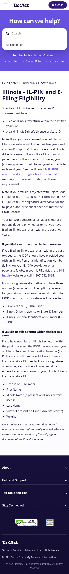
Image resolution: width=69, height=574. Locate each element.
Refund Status (12, 61)
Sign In (59, 5)
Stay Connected (13, 505)
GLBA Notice (51, 550)
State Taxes (48, 83)
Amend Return (35, 61)
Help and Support (14, 480)
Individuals (29, 83)
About (6, 467)
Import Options (44, 55)
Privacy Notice (33, 550)
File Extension (57, 61)
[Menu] (5, 5)
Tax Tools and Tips (14, 492)
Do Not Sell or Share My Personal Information (29, 557)
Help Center (10, 83)
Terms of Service (11, 550)
